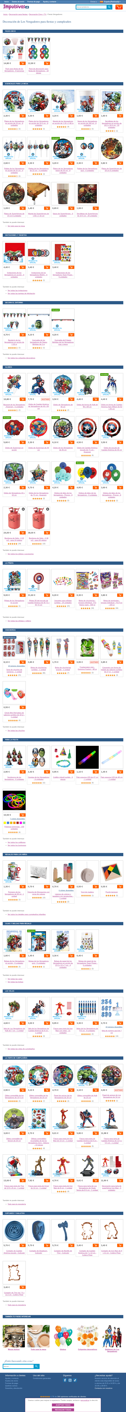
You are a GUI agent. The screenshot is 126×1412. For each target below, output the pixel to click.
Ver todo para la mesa (16, 226)
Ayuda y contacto (49, 2)
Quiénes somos (11, 1386)
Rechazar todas (63, 1410)
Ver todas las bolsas (15, 982)
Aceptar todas (63, 1405)
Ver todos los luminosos (17, 845)
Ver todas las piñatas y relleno (19, 621)
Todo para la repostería (17, 1204)
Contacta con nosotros (103, 1388)
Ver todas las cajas (15, 979)
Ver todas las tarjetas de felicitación (21, 293)
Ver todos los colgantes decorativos (21, 358)
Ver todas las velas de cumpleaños (21, 1049)
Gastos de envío (18, 2)
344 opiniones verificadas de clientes (71, 1397)
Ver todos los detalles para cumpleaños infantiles (27, 914)
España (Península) (111, 2)
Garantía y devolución (13, 1388)
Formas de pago (33, 2)
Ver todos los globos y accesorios (21, 554)
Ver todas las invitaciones (17, 290)
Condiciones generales (42, 1378)
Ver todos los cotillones (16, 842)
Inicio (6, 2)
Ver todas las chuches (16, 731)
